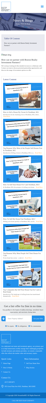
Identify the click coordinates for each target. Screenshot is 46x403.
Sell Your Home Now (33, 363)
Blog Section (30, 368)
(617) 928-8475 (10, 382)
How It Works (7, 368)
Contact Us (6, 372)
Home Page (6, 363)
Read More (6, 116)
